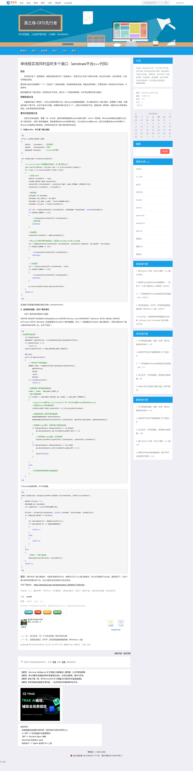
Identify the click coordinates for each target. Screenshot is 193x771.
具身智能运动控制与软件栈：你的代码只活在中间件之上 (45, 730)
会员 (22, 2)
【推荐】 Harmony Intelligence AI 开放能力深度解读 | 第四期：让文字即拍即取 (52, 672)
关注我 (38, 612)
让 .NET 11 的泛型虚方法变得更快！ (37, 733)
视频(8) (139, 238)
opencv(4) (140, 215)
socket (29, 596)
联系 (55, 50)
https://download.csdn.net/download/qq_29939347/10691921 (59, 584)
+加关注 (23, 627)
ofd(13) (139, 207)
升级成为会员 (116, 630)
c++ (41, 601)
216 (143, 99)
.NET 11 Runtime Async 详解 (34, 736)
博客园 (23, 50)
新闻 (36, 2)
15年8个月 (146, 96)
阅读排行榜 (142, 264)
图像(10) (139, 246)
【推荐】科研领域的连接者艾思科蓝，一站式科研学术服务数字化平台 (48, 682)
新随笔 (44, 50)
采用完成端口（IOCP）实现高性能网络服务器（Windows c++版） (57, 639)
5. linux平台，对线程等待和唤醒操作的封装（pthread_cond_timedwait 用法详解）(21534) (153, 320)
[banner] (10, 3)
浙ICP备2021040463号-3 (111, 755)
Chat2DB (68, 2)
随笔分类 (140, 161)
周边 (29, 2)
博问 (43, 2)
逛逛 (64, 662)
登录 (54, 662)
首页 (34, 50)
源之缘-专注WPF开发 (35, 619)
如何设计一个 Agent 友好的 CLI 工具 (37, 743)
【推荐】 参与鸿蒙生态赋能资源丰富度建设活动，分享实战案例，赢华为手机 (52, 675)
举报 (88, 644)
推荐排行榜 (142, 399)
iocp (36, 601)
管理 (74, 50)
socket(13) (140, 223)
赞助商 (58, 2)
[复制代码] (22, 136)
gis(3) (138, 184)
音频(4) (139, 254)
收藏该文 (47, 612)
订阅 (64, 50)
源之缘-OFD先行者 (40, 22)
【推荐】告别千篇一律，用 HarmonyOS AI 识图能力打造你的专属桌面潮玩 (51, 678)
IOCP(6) (139, 192)
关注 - (38, 622)
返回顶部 (127, 653)
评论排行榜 (142, 333)
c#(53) (138, 169)
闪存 (50, 2)
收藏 (84, 644)
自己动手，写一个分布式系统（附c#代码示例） (49, 635)
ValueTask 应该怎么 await (32, 740)
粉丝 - (31, 622)
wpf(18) (139, 231)
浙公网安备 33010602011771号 (86, 755)
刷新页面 (118, 653)
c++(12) (139, 176)
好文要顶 (28, 612)
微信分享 (57, 612)
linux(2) (139, 200)
